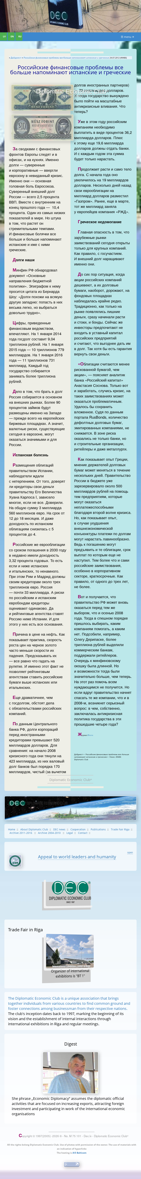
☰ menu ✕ (127, 37)
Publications (98, 829)
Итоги (90, 735)
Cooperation (78, 829)
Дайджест (16, 57)
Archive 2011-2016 (21, 833)
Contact (82, 833)
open (130, 852)
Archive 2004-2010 (49, 833)
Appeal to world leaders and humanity (77, 857)
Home (11, 829)
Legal (69, 833)
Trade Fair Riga (120, 829)
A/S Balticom (79, 1152)
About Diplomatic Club (34, 829)
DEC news (59, 829)
